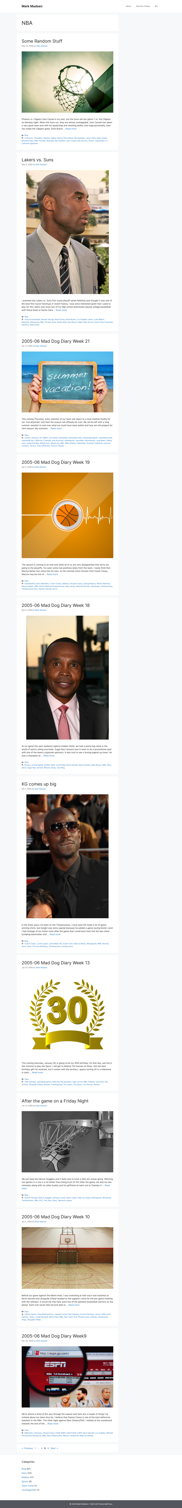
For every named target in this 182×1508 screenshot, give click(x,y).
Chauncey (29, 138)
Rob (49, 1200)
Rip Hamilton (60, 141)
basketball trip (27, 440)
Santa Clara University (103, 322)
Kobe (68, 1198)
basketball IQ (30, 583)
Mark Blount (96, 765)
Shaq (54, 1200)
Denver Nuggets (45, 1198)
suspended (99, 141)
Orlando (91, 1082)
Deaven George (31, 1198)
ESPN (79, 1433)
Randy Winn (62, 322)
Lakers (74, 1198)
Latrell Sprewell (41, 1317)
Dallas (53, 138)
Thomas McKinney (40, 946)
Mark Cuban (102, 138)
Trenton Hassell (57, 446)
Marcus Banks (27, 586)
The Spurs (77, 1084)
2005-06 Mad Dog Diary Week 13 (56, 962)
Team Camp (28, 1485)
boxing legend (37, 765)
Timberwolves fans (30, 589)
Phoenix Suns (50, 322)
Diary (27, 435)
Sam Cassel (71, 141)
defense (65, 583)
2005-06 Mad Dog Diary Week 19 (56, 462)
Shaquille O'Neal (35, 1084)
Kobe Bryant (71, 319)
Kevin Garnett (72, 765)
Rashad (105, 944)
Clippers (46, 138)
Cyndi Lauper (42, 944)
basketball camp (75, 438)
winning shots (67, 946)
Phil (45, 1200)
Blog (26, 135)
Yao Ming (61, 768)
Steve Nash (34, 325)
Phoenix (42, 141)
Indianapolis (69, 440)
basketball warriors (45, 1314)
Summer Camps (143, 6)
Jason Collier (100, 1314)
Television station (65, 1200)
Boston (27, 765)
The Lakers (67, 1084)
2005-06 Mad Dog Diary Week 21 (56, 341)
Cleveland (38, 138)
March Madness (103, 583)
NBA (36, 141)
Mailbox (25, 1477)
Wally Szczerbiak (86, 1436)
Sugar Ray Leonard (35, 768)
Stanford (25, 325)
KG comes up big (39, 784)
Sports (25, 1481)
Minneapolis (92, 944)
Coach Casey (55, 583)
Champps (38, 1433)
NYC (41, 1200)
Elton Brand (68, 138)
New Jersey (70, 586)
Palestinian (81, 443)
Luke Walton (99, 319)
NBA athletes (70, 443)
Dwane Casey (48, 1433)
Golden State (49, 765)
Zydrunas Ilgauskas (30, 143)
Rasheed (50, 141)
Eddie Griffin (60, 1433)
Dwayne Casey (76, 583)
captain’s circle (60, 1314)
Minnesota (34, 322)
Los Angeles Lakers (85, 319)
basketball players (90, 438)
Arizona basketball (32, 319)
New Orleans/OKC (54, 1436)
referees (93, 1317)
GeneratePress (105, 1504)
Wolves (97, 1084)
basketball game (44, 1082)
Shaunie (46, 1084)
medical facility (33, 443)
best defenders (42, 583)
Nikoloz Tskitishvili (70, 1436)
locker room (68, 944)
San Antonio (82, 141)
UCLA (54, 589)
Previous (27, 1448)
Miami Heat (53, 1317)
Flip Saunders (79, 138)
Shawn (91, 141)
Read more (71, 128)
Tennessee (95, 586)
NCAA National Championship (51, 586)
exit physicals (58, 440)
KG (60, 944)
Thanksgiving (56, 1084)
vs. (106, 141)
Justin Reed (61, 765)
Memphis (25, 322)
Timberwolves (106, 586)
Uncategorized (29, 1490)
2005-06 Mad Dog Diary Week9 (54, 1336)
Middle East (45, 443)
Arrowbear (53, 438)
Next (54, 1448)
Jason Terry (91, 138)
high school (77, 1082)
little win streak (84, 1198)
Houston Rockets (86, 1314)
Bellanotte (29, 1433)
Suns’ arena (26, 946)
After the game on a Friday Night (55, 1100)
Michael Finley (27, 141)
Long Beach (101, 440)
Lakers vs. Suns (37, 159)
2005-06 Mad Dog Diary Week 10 (56, 1216)
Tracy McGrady (43, 446)
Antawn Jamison (31, 438)
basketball (63, 438)
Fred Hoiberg (73, 1314)
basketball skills (105, 438)
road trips (100, 1082)
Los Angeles (100, 1433)
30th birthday (30, 1082)
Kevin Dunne (60, 319)
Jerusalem (79, 440)
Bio (156, 6)
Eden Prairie (71, 1433)
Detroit (60, 138)
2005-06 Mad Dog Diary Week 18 (56, 605)
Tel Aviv (33, 446)
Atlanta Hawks (31, 1314)
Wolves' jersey (50, 768)
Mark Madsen (32, 6)
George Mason (89, 583)
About (128, 6)
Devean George (47, 319)
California (38, 440)
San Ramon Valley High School (80, 322)
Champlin (47, 440)
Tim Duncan (88, 1084)
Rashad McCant (83, 586)
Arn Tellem (43, 438)
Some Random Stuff (42, 41)
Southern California (95, 443)
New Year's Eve (70, 1317)
